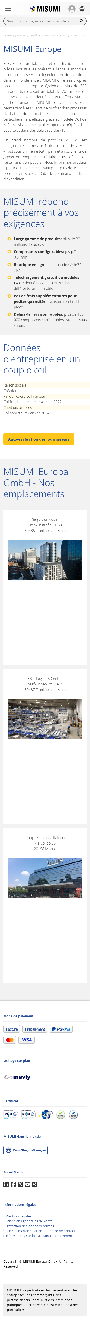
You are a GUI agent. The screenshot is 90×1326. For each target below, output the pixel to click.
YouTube (27, 1184)
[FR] (82, 8)
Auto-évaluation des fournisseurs (39, 439)
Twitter (20, 1184)
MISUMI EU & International (54, 35)
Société (33, 35)
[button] (72, 9)
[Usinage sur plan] (19, 1077)
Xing (34, 1184)
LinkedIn (6, 1184)
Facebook (13, 1184)
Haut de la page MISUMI (14, 35)
